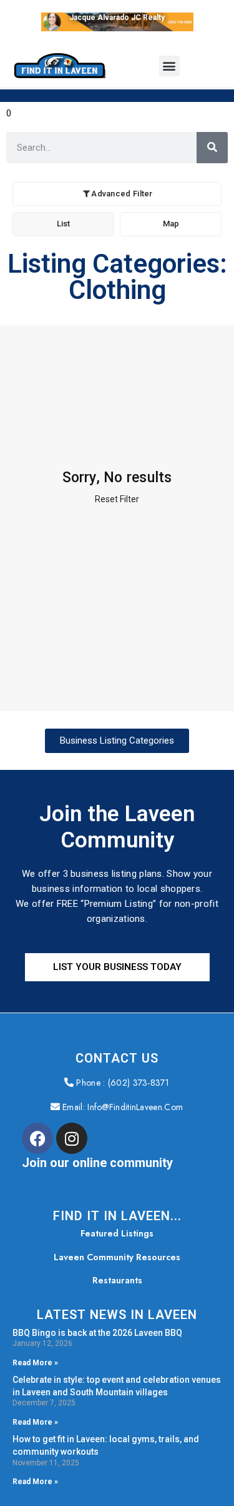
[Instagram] (71, 1138)
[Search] (212, 147)
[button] (169, 66)
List (63, 223)
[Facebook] (37, 1138)
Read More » (35, 1362)
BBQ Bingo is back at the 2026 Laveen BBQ (97, 1332)
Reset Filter (117, 499)
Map (171, 223)
